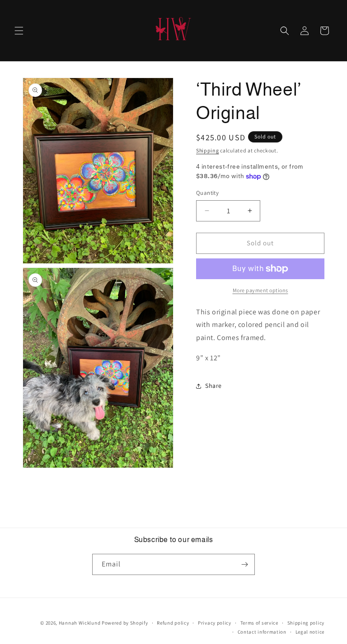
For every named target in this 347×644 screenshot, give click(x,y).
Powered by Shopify (125, 623)
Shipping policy (306, 623)
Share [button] (213, 386)
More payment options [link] (260, 290)
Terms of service (259, 623)
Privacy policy (214, 623)
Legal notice (309, 632)
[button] (19, 31)
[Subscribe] (244, 564)
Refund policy (173, 623)
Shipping (207, 150)
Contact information (262, 632)
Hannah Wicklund (80, 623)
